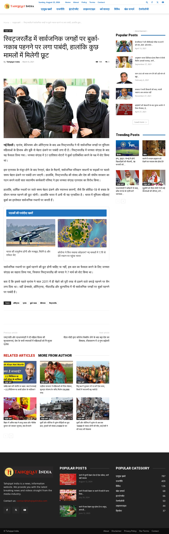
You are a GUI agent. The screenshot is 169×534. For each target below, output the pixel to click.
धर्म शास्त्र (105, 9)
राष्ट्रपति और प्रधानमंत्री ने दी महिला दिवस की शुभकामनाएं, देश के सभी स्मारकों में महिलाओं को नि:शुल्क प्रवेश (28, 341)
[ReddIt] (64, 69)
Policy (84, 2)
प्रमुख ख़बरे (16, 22)
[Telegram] (49, 69)
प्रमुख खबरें (46, 9)
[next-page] (11, 436)
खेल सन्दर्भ (129, 9)
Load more (139, 122)
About (76, 2)
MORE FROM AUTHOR (55, 355)
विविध (117, 9)
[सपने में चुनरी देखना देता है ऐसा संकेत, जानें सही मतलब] (68, 479)
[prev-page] (6, 436)
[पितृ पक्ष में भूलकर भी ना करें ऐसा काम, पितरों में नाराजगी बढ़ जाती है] (92, 372)
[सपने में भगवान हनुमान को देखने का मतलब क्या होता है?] (154, 148)
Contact (101, 2)
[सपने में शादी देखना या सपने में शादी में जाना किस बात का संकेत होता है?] (68, 495)
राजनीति (60, 9)
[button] (147, 2)
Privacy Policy (130, 531)
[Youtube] (162, 2)
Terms (92, 2)
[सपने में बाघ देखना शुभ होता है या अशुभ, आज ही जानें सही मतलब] (68, 511)
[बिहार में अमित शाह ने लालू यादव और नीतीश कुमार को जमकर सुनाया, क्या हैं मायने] (20, 408)
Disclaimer (116, 531)
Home (68, 2)
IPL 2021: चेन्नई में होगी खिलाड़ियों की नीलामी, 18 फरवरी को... (125, 161)
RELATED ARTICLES (19, 355)
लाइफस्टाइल (89, 9)
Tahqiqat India (13, 61)
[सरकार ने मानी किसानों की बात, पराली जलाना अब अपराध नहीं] (124, 93)
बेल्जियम (43, 303)
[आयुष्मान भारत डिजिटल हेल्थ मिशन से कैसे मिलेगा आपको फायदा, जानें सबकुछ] (124, 62)
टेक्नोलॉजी (144, 9)
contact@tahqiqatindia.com (32, 500)
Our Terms (144, 531)
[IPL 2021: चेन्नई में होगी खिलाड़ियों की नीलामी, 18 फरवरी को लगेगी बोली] (127, 148)
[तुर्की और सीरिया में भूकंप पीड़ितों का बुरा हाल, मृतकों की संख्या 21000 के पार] (56, 408)
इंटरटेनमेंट (74, 9)
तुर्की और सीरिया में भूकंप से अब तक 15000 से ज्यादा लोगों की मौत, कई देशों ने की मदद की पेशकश (92, 425)
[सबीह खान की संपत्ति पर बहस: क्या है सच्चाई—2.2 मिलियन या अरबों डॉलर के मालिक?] (20, 372)
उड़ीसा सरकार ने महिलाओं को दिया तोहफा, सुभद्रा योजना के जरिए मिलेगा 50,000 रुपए (56, 389)
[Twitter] (157, 2)
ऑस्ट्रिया (16, 303)
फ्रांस (24, 303)
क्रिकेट (119, 154)
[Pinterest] (56, 69)
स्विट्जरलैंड (53, 303)
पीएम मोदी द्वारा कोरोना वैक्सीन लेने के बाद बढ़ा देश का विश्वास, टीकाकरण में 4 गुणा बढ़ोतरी (86, 339)
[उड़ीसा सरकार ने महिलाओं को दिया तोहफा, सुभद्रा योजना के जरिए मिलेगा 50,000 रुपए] (56, 372)
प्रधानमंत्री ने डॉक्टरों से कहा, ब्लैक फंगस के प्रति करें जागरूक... (127, 191)
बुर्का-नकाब (33, 303)
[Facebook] (152, 2)
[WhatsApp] (41, 69)
